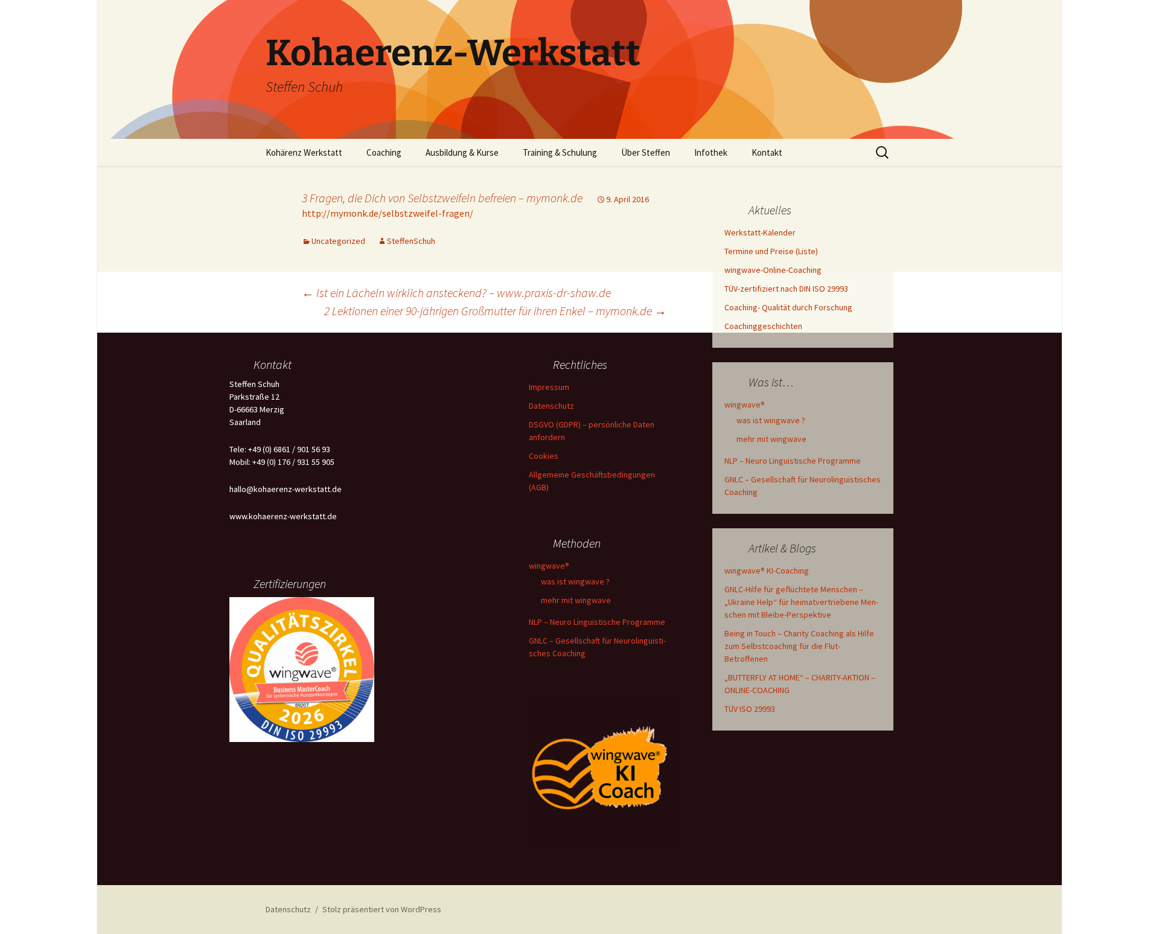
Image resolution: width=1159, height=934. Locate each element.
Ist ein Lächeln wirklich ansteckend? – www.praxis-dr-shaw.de (456, 292)
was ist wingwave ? (770, 420)
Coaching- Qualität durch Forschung (788, 307)
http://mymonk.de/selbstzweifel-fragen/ (387, 213)
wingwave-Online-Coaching (773, 269)
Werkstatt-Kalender (760, 232)
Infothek (710, 152)
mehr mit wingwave (771, 438)
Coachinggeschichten (763, 326)
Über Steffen (645, 152)
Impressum (549, 387)
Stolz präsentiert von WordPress (381, 909)
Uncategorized (338, 240)
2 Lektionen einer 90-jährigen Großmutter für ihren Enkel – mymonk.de (495, 310)
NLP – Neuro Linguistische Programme (792, 460)
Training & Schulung (560, 152)
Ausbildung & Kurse (462, 152)
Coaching (383, 152)
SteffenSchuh (411, 240)
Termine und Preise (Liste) (771, 251)
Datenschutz (551, 405)
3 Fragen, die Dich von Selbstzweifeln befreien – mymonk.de (442, 197)
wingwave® (744, 404)
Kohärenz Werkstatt (304, 152)
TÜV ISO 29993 (749, 708)
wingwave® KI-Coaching (766, 570)
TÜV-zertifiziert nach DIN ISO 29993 (786, 288)
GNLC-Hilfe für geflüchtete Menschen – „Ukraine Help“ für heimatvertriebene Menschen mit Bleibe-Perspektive (801, 602)
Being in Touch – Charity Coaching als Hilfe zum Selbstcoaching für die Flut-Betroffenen (799, 646)
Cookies (543, 455)
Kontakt (767, 152)
